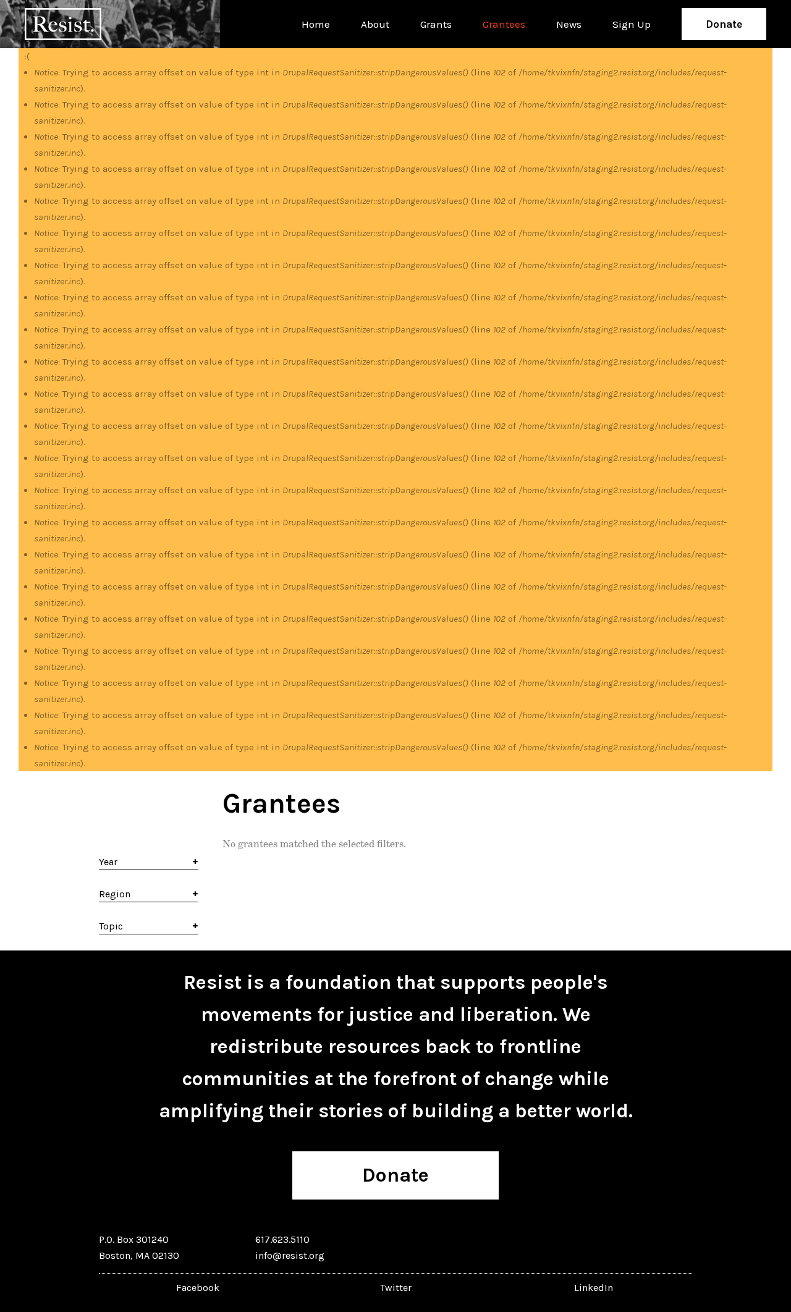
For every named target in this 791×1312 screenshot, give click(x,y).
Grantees (504, 24)
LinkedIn (593, 1287)
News (569, 24)
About (375, 24)
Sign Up (631, 24)
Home (316, 24)
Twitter (396, 1287)
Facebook (197, 1287)
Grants (436, 24)
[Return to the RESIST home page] (63, 24)
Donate (724, 24)
